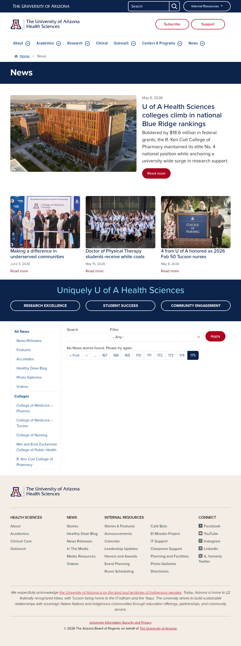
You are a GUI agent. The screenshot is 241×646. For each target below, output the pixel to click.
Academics (45, 43)
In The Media (77, 548)
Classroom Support (166, 548)
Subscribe (172, 24)
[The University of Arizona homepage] (41, 6)
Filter (114, 329)
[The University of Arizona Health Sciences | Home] (45, 24)
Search (72, 329)
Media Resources (81, 556)
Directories (160, 571)
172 (159, 355)
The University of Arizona (158, 628)
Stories (72, 526)
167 (104, 355)
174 (182, 355)
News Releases (28, 340)
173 (170, 355)
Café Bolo (159, 526)
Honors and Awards (120, 556)
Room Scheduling (119, 571)
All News (21, 331)
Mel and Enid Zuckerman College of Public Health (36, 447)
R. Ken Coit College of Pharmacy (34, 462)
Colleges (21, 396)
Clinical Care (21, 541)
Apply (215, 336)
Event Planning (117, 564)
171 (149, 355)
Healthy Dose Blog (31, 368)
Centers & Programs (158, 43)
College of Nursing (31, 435)
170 (138, 355)
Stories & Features (119, 526)
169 (127, 355)
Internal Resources (205, 6)
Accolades (25, 359)
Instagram (212, 541)
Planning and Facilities (170, 556)
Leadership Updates (121, 548)
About (18, 43)
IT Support (159, 541)
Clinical (102, 43)
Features (23, 350)
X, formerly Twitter (210, 559)
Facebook (212, 526)
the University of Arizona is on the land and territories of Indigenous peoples (120, 592)
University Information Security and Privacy (120, 623)
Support (207, 24)
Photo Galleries (28, 377)
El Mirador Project (165, 533)
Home (25, 56)
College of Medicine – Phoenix (34, 408)
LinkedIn (211, 548)
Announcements (118, 533)
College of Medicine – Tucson (34, 423)
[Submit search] (174, 6)
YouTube (211, 533)
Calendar (112, 541)
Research (75, 43)
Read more (156, 173)
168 (116, 355)
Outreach (121, 43)
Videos (22, 386)
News (193, 43)
